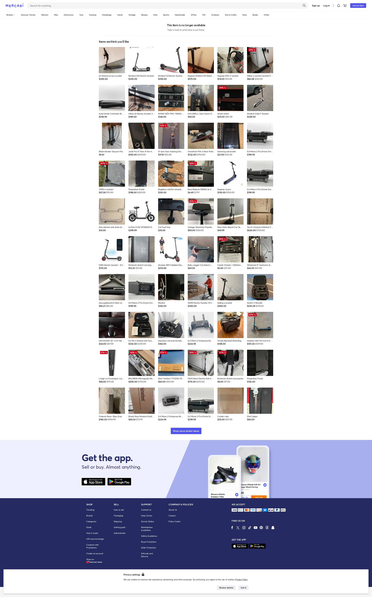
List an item (358, 5)
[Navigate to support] (234, 510)
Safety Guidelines (149, 536)
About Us (173, 509)
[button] (338, 5)
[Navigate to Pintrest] (261, 527)
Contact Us (146, 509)
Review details (226, 587)
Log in (326, 5)
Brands (89, 515)
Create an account (94, 553)
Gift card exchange (95, 538)
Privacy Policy (241, 579)
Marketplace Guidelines (146, 529)
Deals (88, 527)
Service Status (147, 521)
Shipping (118, 521)
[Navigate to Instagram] (244, 527)
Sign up (316, 5)
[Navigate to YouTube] (255, 527)
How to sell (119, 509)
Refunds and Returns (147, 555)
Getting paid (119, 527)
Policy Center (175, 521)
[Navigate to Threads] (267, 527)
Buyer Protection (148, 541)
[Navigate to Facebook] (232, 527)
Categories (91, 521)
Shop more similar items (186, 430)
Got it (243, 587)
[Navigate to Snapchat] (273, 527)
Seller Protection (148, 547)
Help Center (146, 515)
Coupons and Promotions (92, 546)
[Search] (304, 5)
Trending (90, 509)
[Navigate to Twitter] (238, 527)
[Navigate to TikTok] (250, 527)
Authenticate (119, 533)
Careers (172, 515)
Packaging (118, 515)
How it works (92, 533)
